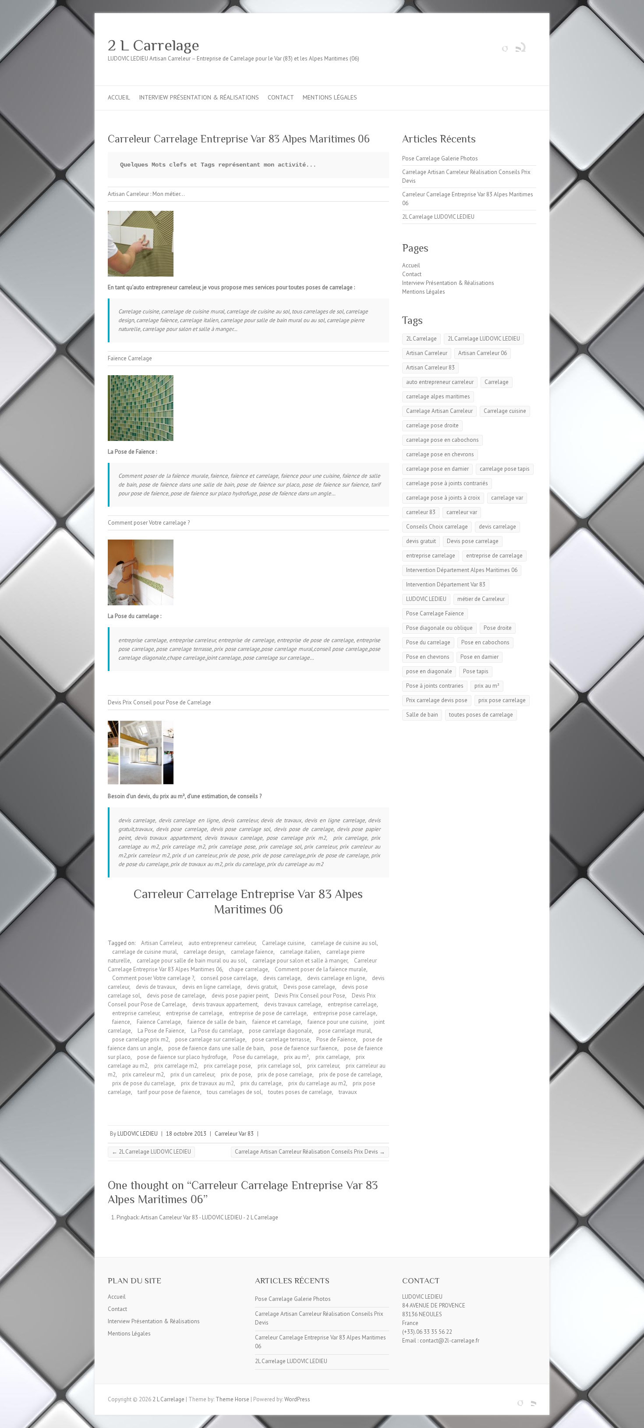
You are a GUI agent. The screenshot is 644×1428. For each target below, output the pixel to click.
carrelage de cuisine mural (144, 952)
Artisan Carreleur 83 (430, 367)
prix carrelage (332, 1057)
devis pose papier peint (240, 995)
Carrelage (497, 382)
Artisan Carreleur (161, 943)
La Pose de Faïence (161, 1030)
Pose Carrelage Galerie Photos (440, 158)
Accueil (119, 97)
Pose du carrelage (255, 1057)
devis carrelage (282, 978)
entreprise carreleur (135, 1013)
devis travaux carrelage (292, 1004)
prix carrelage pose (227, 1065)
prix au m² (296, 1057)
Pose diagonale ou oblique (439, 628)
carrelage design (204, 952)
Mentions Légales (330, 97)
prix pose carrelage (502, 700)
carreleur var (461, 512)
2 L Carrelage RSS (514, 45)
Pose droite (498, 628)
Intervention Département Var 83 (445, 584)
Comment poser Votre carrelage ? (153, 978)
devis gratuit (262, 987)
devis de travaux (156, 987)
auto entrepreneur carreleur (221, 943)
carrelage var (507, 497)
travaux (348, 1092)
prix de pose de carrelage (350, 1074)
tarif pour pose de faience (169, 1092)
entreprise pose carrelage (344, 1013)
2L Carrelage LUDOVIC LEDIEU (151, 1151)
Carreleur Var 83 (234, 1133)
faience (121, 1022)
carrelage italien (300, 952)
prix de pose (236, 1074)
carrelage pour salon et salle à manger (299, 960)
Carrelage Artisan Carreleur (439, 411)
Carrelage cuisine (283, 943)
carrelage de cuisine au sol (344, 943)
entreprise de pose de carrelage (268, 1013)
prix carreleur (323, 1065)
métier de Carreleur (481, 599)
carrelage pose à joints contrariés (447, 483)
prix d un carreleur (192, 1074)
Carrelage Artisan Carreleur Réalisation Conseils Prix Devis (310, 1151)
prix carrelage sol (279, 1065)
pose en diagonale (429, 671)
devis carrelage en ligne (336, 978)
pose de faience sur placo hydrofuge (181, 1057)
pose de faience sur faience (303, 1048)
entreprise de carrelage (194, 1013)
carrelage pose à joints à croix (443, 497)
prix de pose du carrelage (143, 1083)
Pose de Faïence (336, 1039)
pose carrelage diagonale (280, 1030)
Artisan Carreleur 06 (482, 353)
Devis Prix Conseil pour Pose (310, 995)
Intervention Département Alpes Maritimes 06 (461, 570)
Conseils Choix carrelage (437, 526)
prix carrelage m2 (175, 1065)
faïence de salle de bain (217, 1022)
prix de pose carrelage (285, 1074)
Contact (281, 97)
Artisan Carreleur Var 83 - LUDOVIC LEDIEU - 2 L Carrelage (209, 1217)
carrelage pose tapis (505, 468)
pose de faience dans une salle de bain (216, 1048)
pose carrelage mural (344, 1030)
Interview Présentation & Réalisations (199, 97)
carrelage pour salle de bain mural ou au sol (191, 960)
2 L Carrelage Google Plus (501, 45)
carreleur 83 (420, 512)
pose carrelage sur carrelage (210, 1039)
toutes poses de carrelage (300, 1092)
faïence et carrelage (276, 1022)
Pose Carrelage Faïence (435, 613)
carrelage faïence (252, 952)
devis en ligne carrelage (211, 987)
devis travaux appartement (225, 1004)
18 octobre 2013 (186, 1133)
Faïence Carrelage (159, 1022)
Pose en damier (479, 657)
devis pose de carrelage (176, 995)
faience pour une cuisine (337, 1022)
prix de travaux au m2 (207, 1083)
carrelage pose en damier (437, 468)
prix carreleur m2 (143, 1074)
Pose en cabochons (485, 642)
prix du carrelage (261, 1083)
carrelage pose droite (432, 425)
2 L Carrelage (153, 45)
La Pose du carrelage (216, 1030)
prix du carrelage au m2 (317, 1083)
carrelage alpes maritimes (438, 396)
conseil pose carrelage (229, 978)
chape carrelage (248, 969)
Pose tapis (475, 671)
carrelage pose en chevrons (440, 454)
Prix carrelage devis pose (436, 700)
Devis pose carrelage (309, 987)
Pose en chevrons (427, 657)
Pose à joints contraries (435, 685)
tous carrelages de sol (234, 1092)
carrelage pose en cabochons (442, 440)
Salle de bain (422, 714)
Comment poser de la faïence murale (320, 969)
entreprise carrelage (352, 1004)
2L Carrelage (421, 338)
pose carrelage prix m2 (140, 1039)
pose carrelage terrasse (281, 1039)
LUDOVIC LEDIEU (137, 1133)
